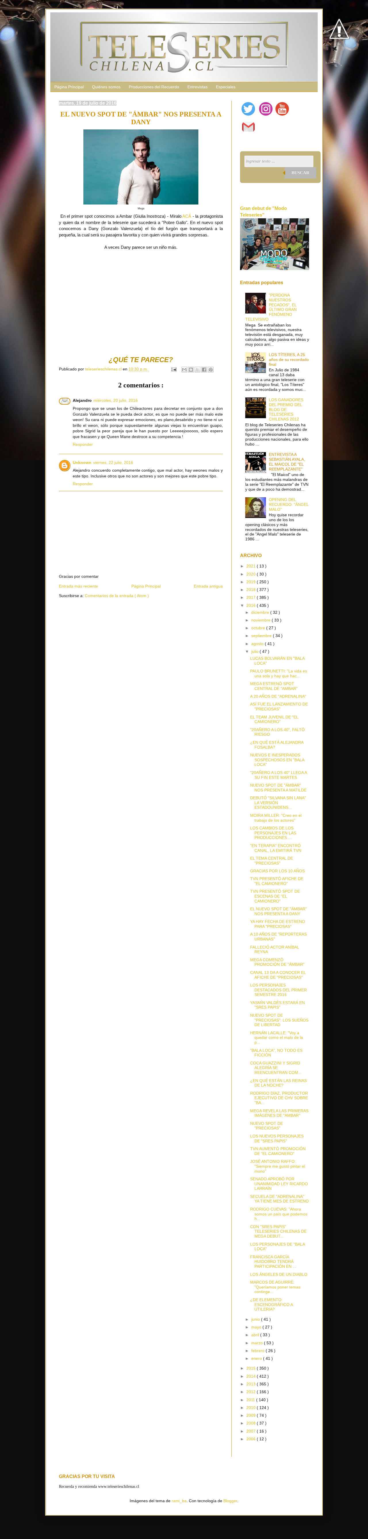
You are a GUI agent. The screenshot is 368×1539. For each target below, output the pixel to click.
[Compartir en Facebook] (204, 369)
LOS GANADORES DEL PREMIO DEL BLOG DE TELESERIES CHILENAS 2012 (286, 409)
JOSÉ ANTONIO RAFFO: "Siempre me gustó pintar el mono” (277, 1166)
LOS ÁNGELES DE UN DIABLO (278, 1274)
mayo (256, 1327)
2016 (251, 605)
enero (257, 1358)
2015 (251, 1368)
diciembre (260, 612)
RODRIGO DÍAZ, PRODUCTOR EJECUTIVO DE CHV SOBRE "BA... (279, 1098)
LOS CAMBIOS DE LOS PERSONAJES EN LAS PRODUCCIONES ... (273, 833)
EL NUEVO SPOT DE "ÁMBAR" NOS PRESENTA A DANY (278, 911)
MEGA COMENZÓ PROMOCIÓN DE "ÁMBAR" (277, 962)
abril (255, 1334)
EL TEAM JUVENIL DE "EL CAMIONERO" (274, 719)
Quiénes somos (106, 87)
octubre (258, 628)
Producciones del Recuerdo (154, 87)
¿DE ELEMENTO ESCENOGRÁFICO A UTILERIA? (271, 1304)
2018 (251, 589)
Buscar (300, 172)
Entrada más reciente (78, 586)
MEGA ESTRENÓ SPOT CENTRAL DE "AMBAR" (274, 686)
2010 (251, 1407)
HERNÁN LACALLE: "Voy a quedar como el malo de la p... (276, 1038)
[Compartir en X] (197, 369)
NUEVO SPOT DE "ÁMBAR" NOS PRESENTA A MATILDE (278, 787)
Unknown (82, 462)
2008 (251, 1423)
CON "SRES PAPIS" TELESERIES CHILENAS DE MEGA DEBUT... (278, 1231)
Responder (83, 444)
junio (256, 1319)
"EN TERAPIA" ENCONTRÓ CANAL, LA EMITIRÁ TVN (275, 848)
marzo (257, 1343)
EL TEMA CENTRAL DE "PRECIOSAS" (271, 860)
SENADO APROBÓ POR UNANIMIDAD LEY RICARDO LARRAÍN (279, 1184)
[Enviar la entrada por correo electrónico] (173, 369)
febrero (258, 1350)
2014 (251, 1376)
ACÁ (186, 216)
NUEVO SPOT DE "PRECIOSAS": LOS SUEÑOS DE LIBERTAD (279, 1020)
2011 (251, 1399)
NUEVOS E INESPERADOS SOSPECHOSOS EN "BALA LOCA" (277, 760)
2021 (251, 566)
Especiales (225, 87)
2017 (251, 597)
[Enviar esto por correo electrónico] (184, 369)
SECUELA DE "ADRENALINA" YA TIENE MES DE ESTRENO (279, 1199)
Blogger (230, 1500)
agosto (258, 643)
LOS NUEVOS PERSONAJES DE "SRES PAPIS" (277, 1138)
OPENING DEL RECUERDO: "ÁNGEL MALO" (288, 504)
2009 (251, 1415)
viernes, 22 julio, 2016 (113, 462)
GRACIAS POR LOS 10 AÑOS (277, 871)
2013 (251, 1384)
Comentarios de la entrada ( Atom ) (117, 595)
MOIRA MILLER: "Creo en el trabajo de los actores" (276, 818)
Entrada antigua (208, 586)
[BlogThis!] (191, 369)
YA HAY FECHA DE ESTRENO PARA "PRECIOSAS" (277, 924)
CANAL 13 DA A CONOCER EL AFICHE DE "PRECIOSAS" (278, 975)
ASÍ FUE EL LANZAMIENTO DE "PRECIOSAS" (279, 706)
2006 (251, 1439)
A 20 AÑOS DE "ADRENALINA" (278, 696)
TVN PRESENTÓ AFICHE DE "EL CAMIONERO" (276, 881)
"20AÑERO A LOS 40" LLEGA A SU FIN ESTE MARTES (278, 775)
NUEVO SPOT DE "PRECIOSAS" (266, 1126)
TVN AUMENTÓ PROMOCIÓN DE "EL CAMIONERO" (278, 1151)
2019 (251, 582)
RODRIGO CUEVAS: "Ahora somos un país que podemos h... (278, 1214)
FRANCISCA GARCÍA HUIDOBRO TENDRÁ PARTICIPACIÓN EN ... (273, 1262)
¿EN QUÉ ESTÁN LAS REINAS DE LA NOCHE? (278, 1083)
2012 (251, 1391)
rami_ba (179, 1500)
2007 (251, 1431)
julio (255, 651)
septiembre (262, 635)
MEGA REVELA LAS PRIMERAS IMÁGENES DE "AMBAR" (279, 1113)
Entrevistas (197, 87)
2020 (251, 574)
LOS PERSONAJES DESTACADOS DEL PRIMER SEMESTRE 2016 (278, 990)
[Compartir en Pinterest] (211, 369)
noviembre (261, 620)
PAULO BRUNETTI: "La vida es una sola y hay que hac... (278, 673)
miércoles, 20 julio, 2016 (115, 400)
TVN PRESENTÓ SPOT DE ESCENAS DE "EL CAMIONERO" (275, 896)
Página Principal (69, 87)
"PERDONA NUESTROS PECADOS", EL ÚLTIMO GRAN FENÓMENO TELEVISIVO (271, 307)
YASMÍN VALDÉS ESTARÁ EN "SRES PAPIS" (277, 1005)
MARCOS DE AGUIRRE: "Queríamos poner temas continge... (275, 1287)
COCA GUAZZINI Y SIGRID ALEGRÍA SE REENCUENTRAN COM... (276, 1068)
